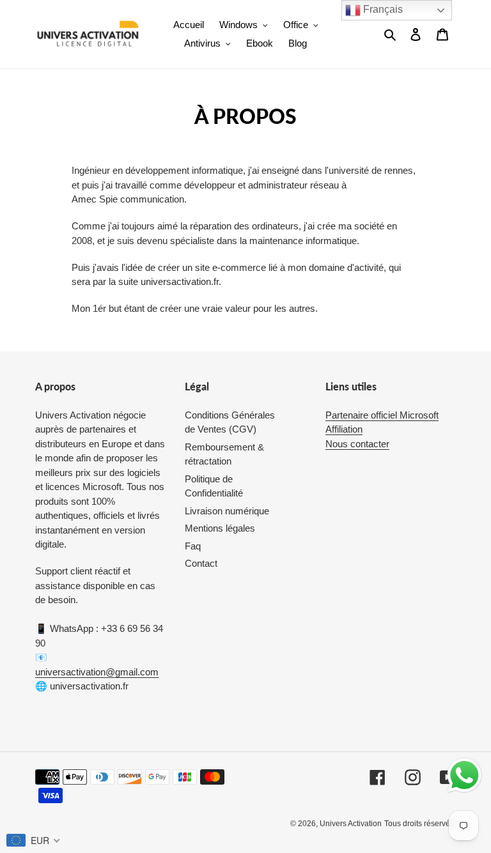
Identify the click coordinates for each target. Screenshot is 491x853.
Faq (193, 546)
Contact (201, 563)
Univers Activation (351, 823)
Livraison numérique (227, 510)
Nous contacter (357, 443)
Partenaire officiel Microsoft (382, 415)
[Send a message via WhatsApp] (464, 775)
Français (382, 9)
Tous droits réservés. (420, 823)
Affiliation (343, 429)
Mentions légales (220, 528)
